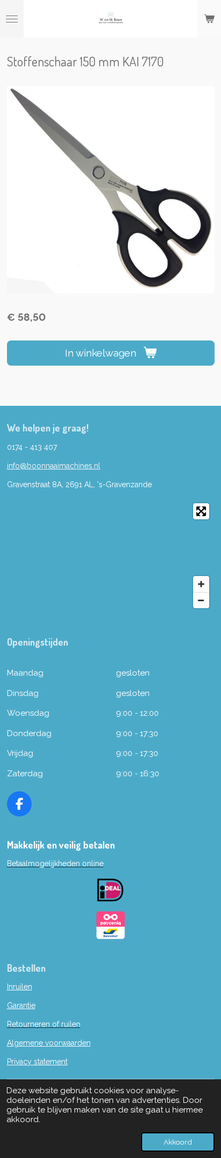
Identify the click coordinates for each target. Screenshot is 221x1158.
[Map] (111, 556)
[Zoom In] (201, 584)
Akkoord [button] (178, 1142)
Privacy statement (37, 1061)
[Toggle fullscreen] (201, 511)
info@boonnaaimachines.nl (53, 465)
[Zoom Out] (201, 600)
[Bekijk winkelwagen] (209, 18)
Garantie (21, 1005)
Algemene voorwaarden (49, 1043)
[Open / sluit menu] (12, 18)
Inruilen (19, 986)
